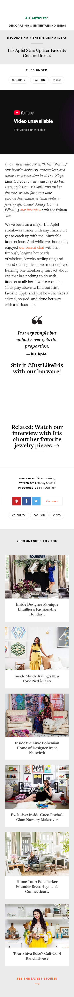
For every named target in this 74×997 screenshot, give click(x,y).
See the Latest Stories (37, 978)
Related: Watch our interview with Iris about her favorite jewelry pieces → (37, 436)
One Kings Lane (35, 7)
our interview (30, 209)
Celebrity (18, 80)
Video (57, 80)
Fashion (39, 80)
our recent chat (31, 247)
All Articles (36, 18)
